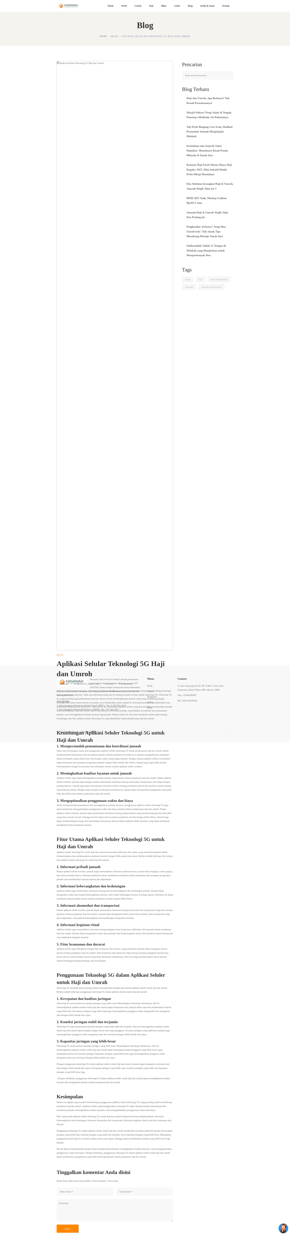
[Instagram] (208, 730)
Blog (114, 36)
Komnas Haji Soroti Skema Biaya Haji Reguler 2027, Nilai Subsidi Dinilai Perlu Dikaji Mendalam (209, 169)
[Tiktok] (228, 732)
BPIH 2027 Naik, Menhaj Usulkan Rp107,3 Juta (207, 200)
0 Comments (125, 684)
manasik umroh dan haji (211, 287)
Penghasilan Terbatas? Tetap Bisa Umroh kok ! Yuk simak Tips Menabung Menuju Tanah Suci (206, 231)
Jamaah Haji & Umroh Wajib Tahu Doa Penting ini (207, 215)
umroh (187, 279)
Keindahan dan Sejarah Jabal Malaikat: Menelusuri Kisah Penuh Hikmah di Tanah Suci (207, 150)
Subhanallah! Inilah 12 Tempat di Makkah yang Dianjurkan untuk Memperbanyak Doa (206, 250)
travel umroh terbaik (219, 279)
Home (103, 36)
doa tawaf (189, 287)
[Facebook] (197, 730)
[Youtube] (218, 730)
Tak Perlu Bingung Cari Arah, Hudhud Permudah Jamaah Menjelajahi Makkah (209, 131)
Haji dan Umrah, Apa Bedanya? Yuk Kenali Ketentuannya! (208, 100)
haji (200, 279)
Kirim (67, 1229)
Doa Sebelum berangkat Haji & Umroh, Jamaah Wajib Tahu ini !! (210, 186)
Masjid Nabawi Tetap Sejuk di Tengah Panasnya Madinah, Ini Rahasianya (209, 115)
